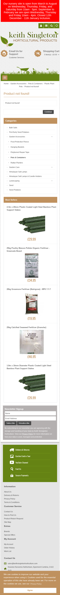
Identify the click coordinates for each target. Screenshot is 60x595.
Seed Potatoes (15, 190)
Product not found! (31, 87)
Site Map (7, 522)
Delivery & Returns (22, 449)
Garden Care (14, 167)
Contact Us (8, 512)
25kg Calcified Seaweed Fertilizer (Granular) (26, 327)
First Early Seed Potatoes (19, 132)
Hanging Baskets (17, 147)
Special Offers (9, 535)
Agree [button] (30, 590)
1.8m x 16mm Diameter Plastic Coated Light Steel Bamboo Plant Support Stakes (29, 367)
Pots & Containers (35, 84)
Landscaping (14, 181)
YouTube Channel (21, 462)
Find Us (18, 468)
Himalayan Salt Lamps (18, 172)
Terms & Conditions (12, 502)
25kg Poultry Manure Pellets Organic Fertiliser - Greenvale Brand (28, 249)
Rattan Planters (17, 163)
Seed (11, 185)
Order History (9, 548)
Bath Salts (13, 128)
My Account (8, 544)
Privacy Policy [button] (36, 584)
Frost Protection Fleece (20, 142)
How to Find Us (10, 515)
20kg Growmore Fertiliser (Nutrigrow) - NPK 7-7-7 (29, 289)
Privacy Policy (27, 434)
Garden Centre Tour (22, 456)
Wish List (7, 551)
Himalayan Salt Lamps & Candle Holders (25, 176)
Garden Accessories (18, 84)
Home (6, 84)
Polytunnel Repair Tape (20, 152)
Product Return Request (13, 519)
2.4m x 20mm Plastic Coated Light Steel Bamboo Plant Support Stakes (31, 208)
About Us (7, 492)
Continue (48, 112)
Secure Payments (22, 475)
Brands (7, 531)
